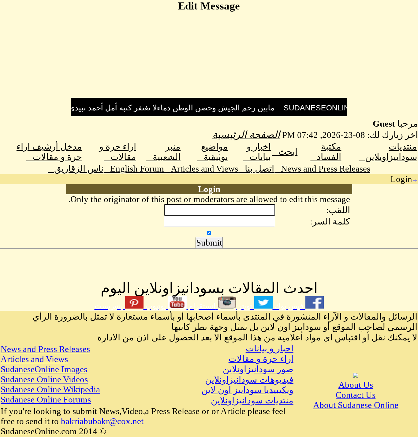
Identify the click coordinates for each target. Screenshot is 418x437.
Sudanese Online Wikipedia (50, 389)
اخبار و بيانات (269, 348)
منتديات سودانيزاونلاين (252, 400)
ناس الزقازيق (75, 168)
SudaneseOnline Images (44, 369)
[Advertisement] (209, 55)
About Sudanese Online (355, 405)
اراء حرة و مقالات (261, 359)
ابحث (284, 152)
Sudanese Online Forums (46, 399)
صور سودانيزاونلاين (258, 369)
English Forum (134, 168)
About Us (355, 385)
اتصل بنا (256, 168)
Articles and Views (201, 168)
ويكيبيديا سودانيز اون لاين (247, 390)
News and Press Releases (322, 168)
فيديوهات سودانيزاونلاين (249, 379)
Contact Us (355, 395)
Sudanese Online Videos (44, 379)
